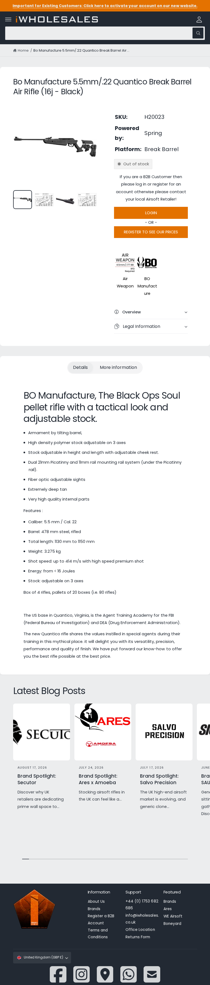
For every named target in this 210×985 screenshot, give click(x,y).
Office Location (140, 929)
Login (151, 213)
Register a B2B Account (101, 919)
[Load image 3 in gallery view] (65, 199)
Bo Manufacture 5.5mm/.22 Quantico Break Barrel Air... (81, 50)
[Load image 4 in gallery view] (87, 199)
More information (118, 367)
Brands (94, 909)
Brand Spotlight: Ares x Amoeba (98, 779)
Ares (168, 909)
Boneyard (172, 923)
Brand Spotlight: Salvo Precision (159, 779)
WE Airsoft (173, 916)
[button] (8, 19)
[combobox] (105, 33)
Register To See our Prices (151, 232)
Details (80, 367)
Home (23, 50)
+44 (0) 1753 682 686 (142, 905)
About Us (96, 901)
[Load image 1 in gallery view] (22, 199)
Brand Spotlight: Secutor (37, 779)
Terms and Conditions (98, 934)
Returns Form (138, 937)
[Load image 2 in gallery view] (43, 199)
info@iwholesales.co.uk (142, 919)
